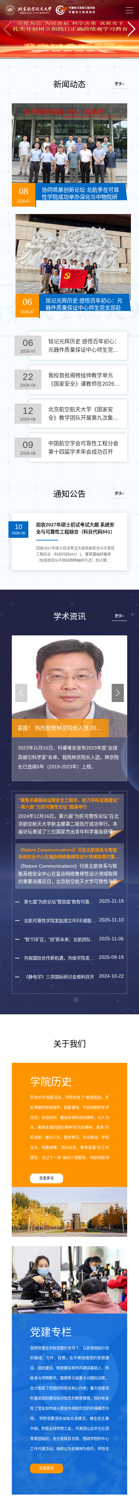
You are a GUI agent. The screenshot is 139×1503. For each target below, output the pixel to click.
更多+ (119, 84)
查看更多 (46, 1178)
